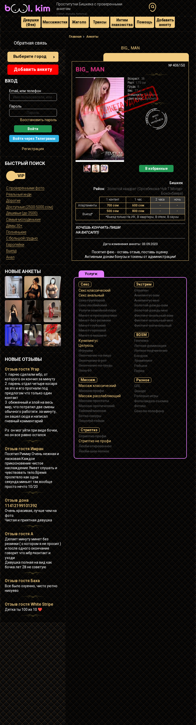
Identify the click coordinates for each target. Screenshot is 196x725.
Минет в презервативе (98, 315)
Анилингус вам (147, 295)
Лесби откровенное (95, 446)
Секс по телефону (149, 411)
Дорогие (13, 200)
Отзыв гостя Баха (22, 580)
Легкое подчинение (151, 351)
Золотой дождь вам (151, 305)
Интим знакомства (122, 22)
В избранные (156, 168)
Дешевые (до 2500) (22, 213)
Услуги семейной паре (97, 310)
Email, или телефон (25, 91)
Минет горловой (92, 330)
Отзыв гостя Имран (24, 448)
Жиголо (79, 22)
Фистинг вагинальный (153, 325)
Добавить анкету (165, 22)
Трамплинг (143, 361)
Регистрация (33, 149)
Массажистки (55, 22)
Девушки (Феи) (31, 22)
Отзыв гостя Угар (22, 369)
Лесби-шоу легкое (94, 451)
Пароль (15, 106)
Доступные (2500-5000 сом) (29, 207)
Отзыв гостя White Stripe (29, 604)
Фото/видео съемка (151, 401)
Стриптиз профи (92, 436)
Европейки (15, 245)
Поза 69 (85, 371)
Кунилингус (88, 341)
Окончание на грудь (96, 365)
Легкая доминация (150, 346)
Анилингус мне (147, 300)
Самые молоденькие (23, 219)
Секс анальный (91, 295)
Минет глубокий (92, 325)
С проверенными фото (25, 188)
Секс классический (95, 290)
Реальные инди (18, 194)
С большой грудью (22, 238)
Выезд (11, 251)
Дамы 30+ (14, 226)
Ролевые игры (146, 396)
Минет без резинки (95, 320)
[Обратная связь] (7, 44)
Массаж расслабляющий (100, 396)
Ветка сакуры (90, 416)
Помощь (144, 22)
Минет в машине (93, 335)
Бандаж (141, 356)
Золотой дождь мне (151, 310)
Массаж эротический (97, 406)
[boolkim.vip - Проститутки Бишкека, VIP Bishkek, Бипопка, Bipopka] (27, 13)
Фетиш (140, 406)
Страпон (141, 290)
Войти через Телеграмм (34, 138)
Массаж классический (97, 386)
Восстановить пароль (38, 120)
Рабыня (140, 366)
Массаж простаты (94, 401)
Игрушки (86, 351)
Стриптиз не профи (95, 441)
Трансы (99, 22)
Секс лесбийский (93, 305)
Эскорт (140, 391)
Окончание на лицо (95, 355)
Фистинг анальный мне (153, 320)
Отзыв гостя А (19, 533)
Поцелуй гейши (91, 421)
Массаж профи (91, 391)
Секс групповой (92, 300)
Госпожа (141, 341)
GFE (137, 386)
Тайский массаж (92, 411)
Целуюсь (86, 345)
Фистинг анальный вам (153, 315)
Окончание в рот (93, 361)
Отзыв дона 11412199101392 (21, 503)
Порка (139, 371)
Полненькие (16, 232)
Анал (10, 257)
